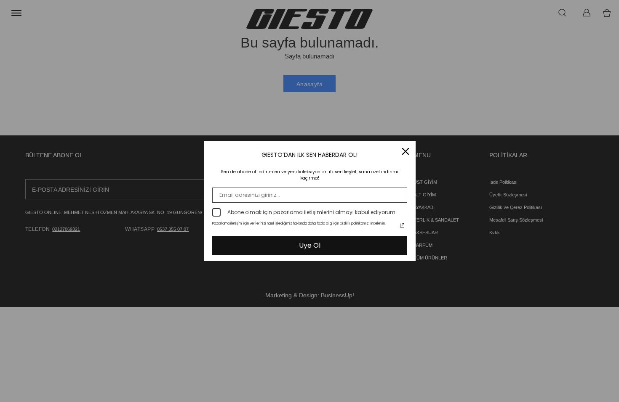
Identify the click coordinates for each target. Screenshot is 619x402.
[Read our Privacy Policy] (402, 225)
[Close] (405, 151)
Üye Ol (309, 245)
